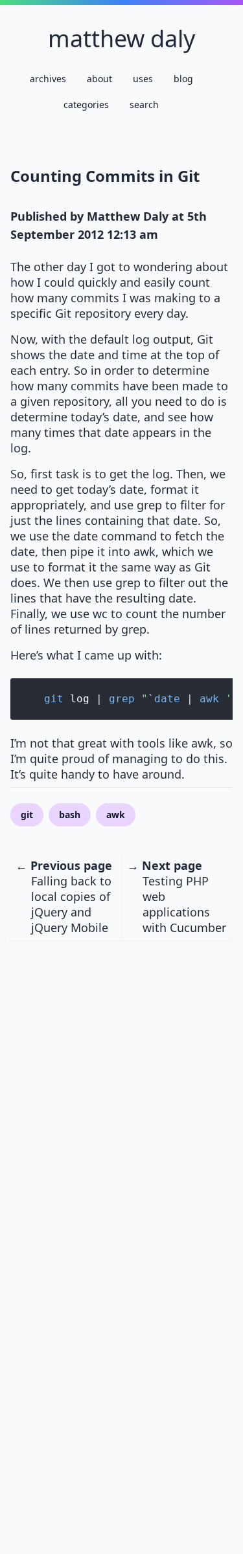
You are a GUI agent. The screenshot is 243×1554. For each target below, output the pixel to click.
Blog (183, 78)
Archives (48, 78)
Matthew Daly (121, 38)
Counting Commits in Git (105, 175)
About (99, 78)
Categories (86, 104)
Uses (143, 78)
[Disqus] (121, 1102)
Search (144, 104)
